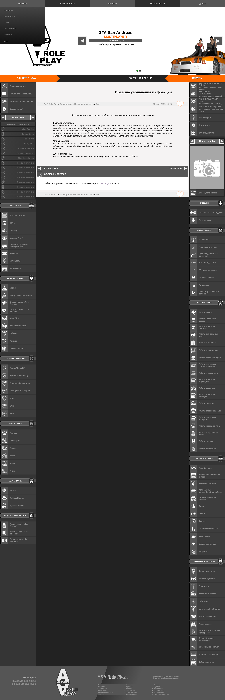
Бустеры (157, 687)
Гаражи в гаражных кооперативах (19, 245)
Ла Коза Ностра (17, 498)
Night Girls (14, 318)
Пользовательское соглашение (165, 676)
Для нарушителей (207, 133)
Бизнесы (129, 688)
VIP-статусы (159, 690)
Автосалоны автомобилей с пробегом (210, 491)
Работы (129, 685)
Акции (6, 22)
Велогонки (204, 586)
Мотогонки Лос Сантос (209, 609)
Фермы (202, 521)
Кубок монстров (206, 662)
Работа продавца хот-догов (209, 433)
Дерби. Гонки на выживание (206, 639)
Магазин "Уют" (16, 238)
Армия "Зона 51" (17, 368)
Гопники (13, 433)
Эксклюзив (158, 688)
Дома (12, 223)
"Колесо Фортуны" (162, 694)
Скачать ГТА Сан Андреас (211, 212)
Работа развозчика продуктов (207, 418)
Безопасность (157, 4)
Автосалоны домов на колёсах (209, 476)
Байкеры (14, 333)
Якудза (13, 490)
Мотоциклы (15, 261)
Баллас (13, 448)
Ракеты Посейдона (207, 616)
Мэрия (13, 288)
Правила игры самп (84, 104)
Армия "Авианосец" (19, 376)
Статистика (8, 35)
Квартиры (14, 230)
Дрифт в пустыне (207, 579)
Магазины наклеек (207, 483)
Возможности (67, 4)
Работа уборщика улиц (209, 426)
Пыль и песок (205, 624)
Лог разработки (9, 16)
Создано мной (16, 109)
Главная (22, 4)
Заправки (203, 551)
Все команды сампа (208, 262)
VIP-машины (15, 268)
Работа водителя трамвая (207, 327)
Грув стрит (15, 441)
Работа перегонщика (208, 350)
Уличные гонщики (18, 326)
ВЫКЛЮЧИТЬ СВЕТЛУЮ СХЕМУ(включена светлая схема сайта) (210, 86)
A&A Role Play (51, 104)
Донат (6, 41)
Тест (98, 104)
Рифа (12, 471)
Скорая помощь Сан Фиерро (19, 310)
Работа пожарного (207, 342)
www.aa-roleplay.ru (115, 40)
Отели (201, 506)
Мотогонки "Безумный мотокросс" (209, 632)
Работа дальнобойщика (210, 358)
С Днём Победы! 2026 (208, 193)
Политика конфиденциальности (165, 678)
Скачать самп (205, 220)
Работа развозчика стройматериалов (207, 365)
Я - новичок (204, 240)
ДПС (12, 398)
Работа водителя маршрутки (207, 380)
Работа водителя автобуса (207, 395)
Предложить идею (105, 692)
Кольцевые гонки (207, 571)
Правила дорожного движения (208, 255)
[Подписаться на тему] (180, 104)
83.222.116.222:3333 (24, 683)
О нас (100, 685)
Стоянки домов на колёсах (207, 498)
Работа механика (207, 388)
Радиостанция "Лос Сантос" (19, 525)
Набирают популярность (21, 101)
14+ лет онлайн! (28, 78)
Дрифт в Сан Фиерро (208, 654)
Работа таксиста (206, 403)
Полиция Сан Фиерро (20, 391)
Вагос (12, 456)
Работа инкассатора (208, 373)
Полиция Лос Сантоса (20, 383)
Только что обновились (21, 94)
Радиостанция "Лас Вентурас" (19, 540)
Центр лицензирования (21, 295)
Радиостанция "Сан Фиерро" (19, 532)
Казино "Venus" (17, 348)
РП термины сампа (208, 270)
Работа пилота (205, 312)
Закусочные (204, 536)
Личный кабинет (10, 28)
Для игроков (66, 104)
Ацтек (12, 463)
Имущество (130, 690)
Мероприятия (131, 694)
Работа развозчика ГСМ (210, 411)
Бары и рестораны (207, 544)
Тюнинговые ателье (208, 529)
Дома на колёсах (17, 215)
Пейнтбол (203, 601)
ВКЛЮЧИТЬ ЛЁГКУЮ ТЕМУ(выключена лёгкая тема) (210, 101)
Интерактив (102, 690)
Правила (112, 4)
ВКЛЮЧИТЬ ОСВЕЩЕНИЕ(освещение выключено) (210, 93)
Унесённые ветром (207, 594)
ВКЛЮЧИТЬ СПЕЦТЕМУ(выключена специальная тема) (211, 109)
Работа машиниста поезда (207, 320)
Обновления (8, 10)
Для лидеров (205, 118)
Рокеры (13, 341)
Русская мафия (17, 506)
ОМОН (12, 406)
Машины (14, 253)
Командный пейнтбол (209, 647)
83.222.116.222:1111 (140, 78)
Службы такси (205, 468)
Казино (202, 514)
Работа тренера (206, 441)
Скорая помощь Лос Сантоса (19, 303)
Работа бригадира (207, 449)
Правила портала (18, 86)
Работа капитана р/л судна (208, 335)
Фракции (129, 687)
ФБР (12, 413)
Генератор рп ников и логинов (209, 292)
